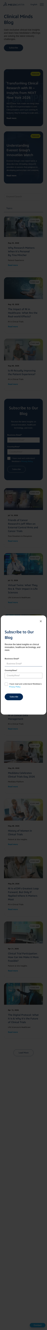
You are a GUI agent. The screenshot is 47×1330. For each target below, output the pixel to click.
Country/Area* (11, 670)
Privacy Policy (14, 687)
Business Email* (12, 659)
